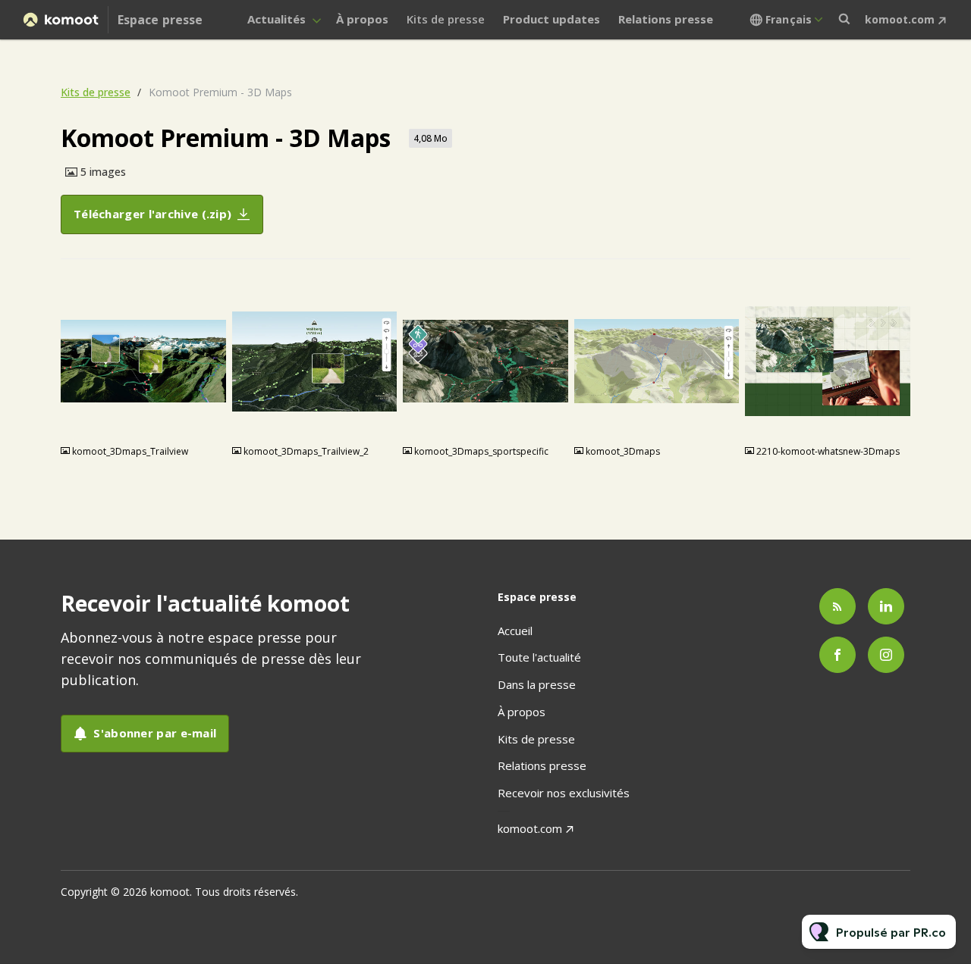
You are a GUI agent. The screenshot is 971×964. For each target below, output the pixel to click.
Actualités (276, 19)
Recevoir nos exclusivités (564, 792)
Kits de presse (446, 19)
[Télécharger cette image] (207, 421)
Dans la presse (537, 684)
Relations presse (665, 19)
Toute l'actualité (539, 657)
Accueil (515, 630)
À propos (362, 19)
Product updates (551, 19)
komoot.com (900, 19)
